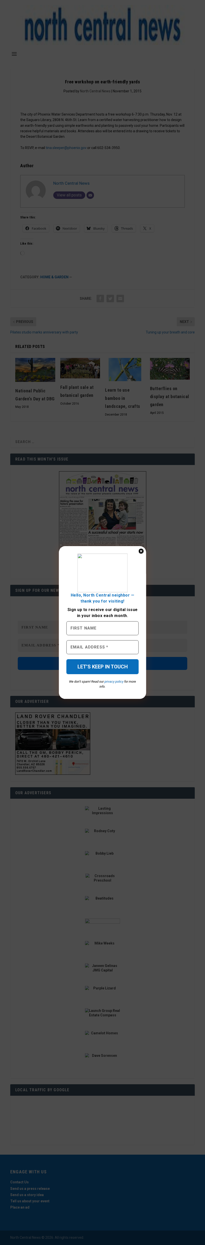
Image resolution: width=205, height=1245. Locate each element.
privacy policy (114, 681)
